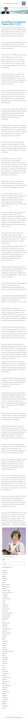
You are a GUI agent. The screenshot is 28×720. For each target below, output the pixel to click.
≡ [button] (24, 3)
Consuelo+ (5, 596)
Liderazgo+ (5, 649)
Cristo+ (4, 600)
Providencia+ (5, 673)
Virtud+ (4, 707)
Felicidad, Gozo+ (6, 623)
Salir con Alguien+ (6, 685)
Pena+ (3, 667)
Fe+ (3, 621)
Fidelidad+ (4, 625)
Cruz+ (3, 602)
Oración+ (4, 661)
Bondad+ (4, 588)
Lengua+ (4, 647)
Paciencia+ (5, 663)
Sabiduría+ (4, 683)
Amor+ (4, 582)
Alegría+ (4, 576)
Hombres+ (4, 631)
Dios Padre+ (5, 610)
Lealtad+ (4, 643)
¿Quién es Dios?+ (6, 677)
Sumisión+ (4, 695)
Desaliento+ (5, 604)
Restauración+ (5, 681)
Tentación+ (5, 697)
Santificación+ (5, 691)
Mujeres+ (4, 653)
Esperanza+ (5, 619)
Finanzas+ (4, 627)
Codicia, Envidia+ (6, 590)
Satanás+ (4, 693)
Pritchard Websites (17, 717)
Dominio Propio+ (6, 615)
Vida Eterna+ (5, 705)
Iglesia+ (4, 637)
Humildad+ (5, 635)
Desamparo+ (5, 606)
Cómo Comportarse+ (7, 592)
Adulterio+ (5, 570)
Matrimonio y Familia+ (8, 651)
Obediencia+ (5, 657)
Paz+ (3, 665)
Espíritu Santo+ (6, 617)
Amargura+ (5, 578)
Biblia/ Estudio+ (6, 584)
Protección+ (5, 671)
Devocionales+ (6, 608)
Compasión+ (5, 594)
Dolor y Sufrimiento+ (7, 612)
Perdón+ (4, 669)
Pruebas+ (4, 675)
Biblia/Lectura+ (6, 586)
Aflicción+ (4, 574)
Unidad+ (4, 701)
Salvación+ (5, 687)
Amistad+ (4, 580)
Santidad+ (4, 689)
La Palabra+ (5, 641)
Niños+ (4, 655)
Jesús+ (4, 639)
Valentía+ (4, 703)
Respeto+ (4, 679)
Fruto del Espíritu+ (6, 629)
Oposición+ (5, 659)
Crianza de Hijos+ (6, 598)
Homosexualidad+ (6, 633)
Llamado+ (4, 645)
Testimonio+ (5, 699)
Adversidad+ (5, 572)
